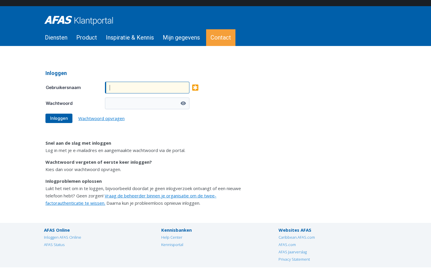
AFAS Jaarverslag (293, 252)
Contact (221, 37)
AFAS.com (287, 244)
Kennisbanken (176, 230)
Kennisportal (172, 244)
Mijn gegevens (181, 37)
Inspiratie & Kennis (130, 37)
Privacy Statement (294, 259)
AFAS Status (54, 244)
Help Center (171, 237)
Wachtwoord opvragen (101, 118)
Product (86, 37)
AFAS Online (57, 230)
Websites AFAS (295, 230)
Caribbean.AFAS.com (297, 237)
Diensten (56, 37)
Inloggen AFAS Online (62, 237)
